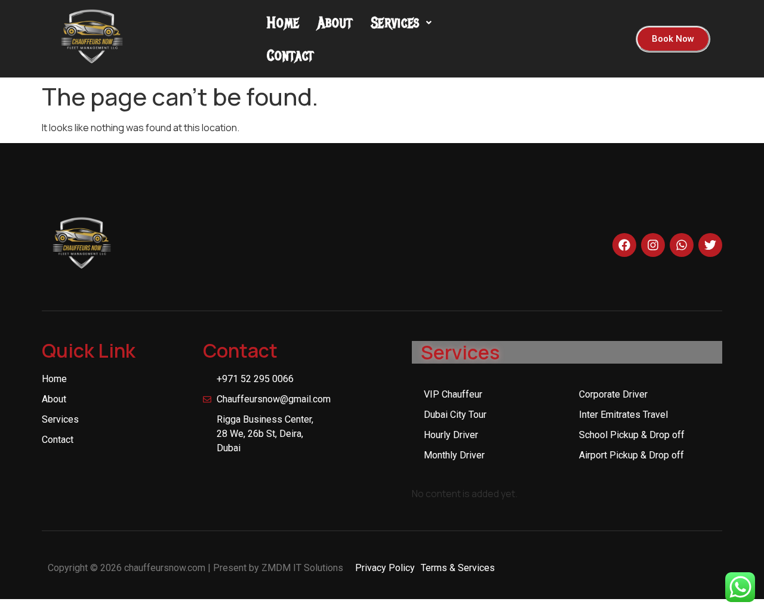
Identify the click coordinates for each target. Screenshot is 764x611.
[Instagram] (653, 245)
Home (283, 22)
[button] (401, 22)
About (335, 22)
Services (396, 22)
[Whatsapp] (682, 245)
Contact (290, 55)
